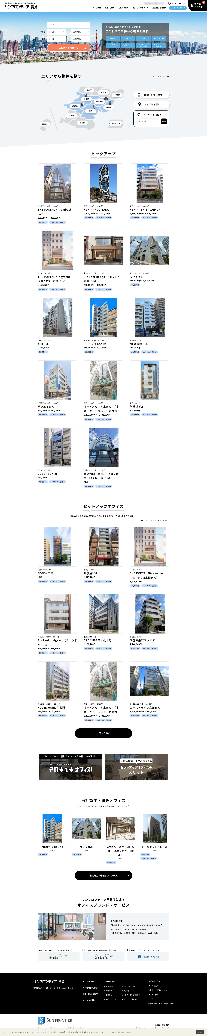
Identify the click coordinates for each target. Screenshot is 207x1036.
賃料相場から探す (90, 987)
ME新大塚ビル (139, 344)
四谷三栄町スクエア (142, 640)
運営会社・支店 (154, 981)
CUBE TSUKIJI (47, 473)
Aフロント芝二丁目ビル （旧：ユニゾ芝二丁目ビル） (122, 851)
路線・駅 (109, 8)
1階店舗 (128, 38)
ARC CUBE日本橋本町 (98, 640)
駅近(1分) (125, 990)
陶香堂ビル (137, 406)
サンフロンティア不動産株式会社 (48, 1028)
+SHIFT (117, 921)
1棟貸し (144, 38)
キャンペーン (159, 45)
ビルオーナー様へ (176, 8)
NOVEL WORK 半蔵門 (51, 707)
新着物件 (113, 38)
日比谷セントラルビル (154, 847)
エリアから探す (89, 981)
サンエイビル (46, 406)
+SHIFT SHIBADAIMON (145, 209)
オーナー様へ (153, 994)
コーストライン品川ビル (145, 707)
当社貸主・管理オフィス (157, 990)
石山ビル (43, 344)
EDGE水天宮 (45, 573)
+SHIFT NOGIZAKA (96, 209)
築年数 (113, 45)
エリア (97, 8)
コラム (150, 999)
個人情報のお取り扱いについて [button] (124, 1032)
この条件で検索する (68, 47)
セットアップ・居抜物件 (131, 995)
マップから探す (89, 1000)
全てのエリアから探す (161, 76)
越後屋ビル (91, 573)
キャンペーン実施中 (129, 999)
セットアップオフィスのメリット (156, 520)
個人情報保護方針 (68, 1028)
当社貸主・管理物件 (159, 8)
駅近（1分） (128, 45)
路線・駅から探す (90, 994)
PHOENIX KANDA (95, 344)
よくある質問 (153, 985)
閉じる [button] (200, 1032)
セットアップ (140, 8)
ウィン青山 (137, 277)
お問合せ (81, 1028)
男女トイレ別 (159, 38)
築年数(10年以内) (128, 986)
